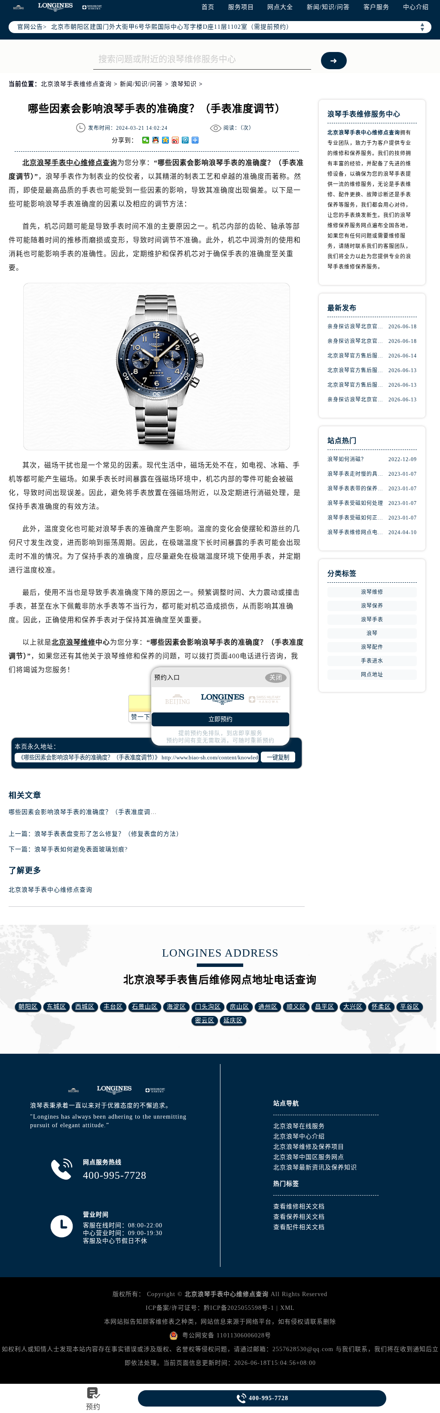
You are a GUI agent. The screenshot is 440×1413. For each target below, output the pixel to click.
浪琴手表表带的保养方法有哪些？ (357, 489)
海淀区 (176, 1006)
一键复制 (278, 757)
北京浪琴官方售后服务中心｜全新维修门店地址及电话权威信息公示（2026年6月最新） (357, 385)
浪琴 (372, 633)
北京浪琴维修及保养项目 (308, 1147)
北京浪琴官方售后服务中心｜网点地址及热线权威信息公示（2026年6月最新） (357, 370)
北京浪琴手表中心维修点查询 (50, 890)
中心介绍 (416, 7)
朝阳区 (28, 1006)
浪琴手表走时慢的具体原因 (357, 474)
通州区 (268, 1006)
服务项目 (241, 7)
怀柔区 (381, 1006)
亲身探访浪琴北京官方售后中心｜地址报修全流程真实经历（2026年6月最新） (357, 400)
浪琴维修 (372, 592)
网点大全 (280, 7)
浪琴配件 (372, 647)
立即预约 (220, 719)
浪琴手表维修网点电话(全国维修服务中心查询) (357, 532)
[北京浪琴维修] (155, 1090)
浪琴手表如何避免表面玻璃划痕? (81, 849)
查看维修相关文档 (299, 1206)
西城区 (85, 1006)
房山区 (239, 1006)
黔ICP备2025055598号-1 (239, 1308)
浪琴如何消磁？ (347, 459)
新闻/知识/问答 (328, 7)
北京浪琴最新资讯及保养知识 (315, 1167)
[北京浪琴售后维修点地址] (18, 7)
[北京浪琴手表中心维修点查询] (114, 1090)
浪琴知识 (184, 84)
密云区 (204, 1020)
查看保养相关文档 (299, 1217)
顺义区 (296, 1006)
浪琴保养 (372, 606)
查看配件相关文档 (299, 1227)
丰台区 (113, 1006)
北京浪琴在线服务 (299, 1126)
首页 (208, 7)
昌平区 (324, 1006)
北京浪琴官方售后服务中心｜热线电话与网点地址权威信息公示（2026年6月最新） (357, 356)
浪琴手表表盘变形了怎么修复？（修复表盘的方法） (108, 834)
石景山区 (145, 1006)
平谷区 (409, 1006)
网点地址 (372, 675)
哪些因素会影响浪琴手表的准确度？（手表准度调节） (86, 812)
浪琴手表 (372, 620)
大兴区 (353, 1006)
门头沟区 (208, 1006)
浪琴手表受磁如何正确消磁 (357, 518)
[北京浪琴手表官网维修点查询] (55, 7)
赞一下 (140, 717)
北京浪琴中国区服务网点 (308, 1157)
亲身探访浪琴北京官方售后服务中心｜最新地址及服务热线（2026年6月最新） (357, 327)
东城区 (56, 1006)
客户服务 (376, 7)
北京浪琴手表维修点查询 (76, 84)
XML (287, 1308)
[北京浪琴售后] (73, 1090)
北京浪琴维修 (73, 642)
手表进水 (372, 661)
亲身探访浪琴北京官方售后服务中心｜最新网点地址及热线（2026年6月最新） (357, 341)
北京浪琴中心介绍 (299, 1136)
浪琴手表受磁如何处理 (355, 503)
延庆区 (233, 1020)
